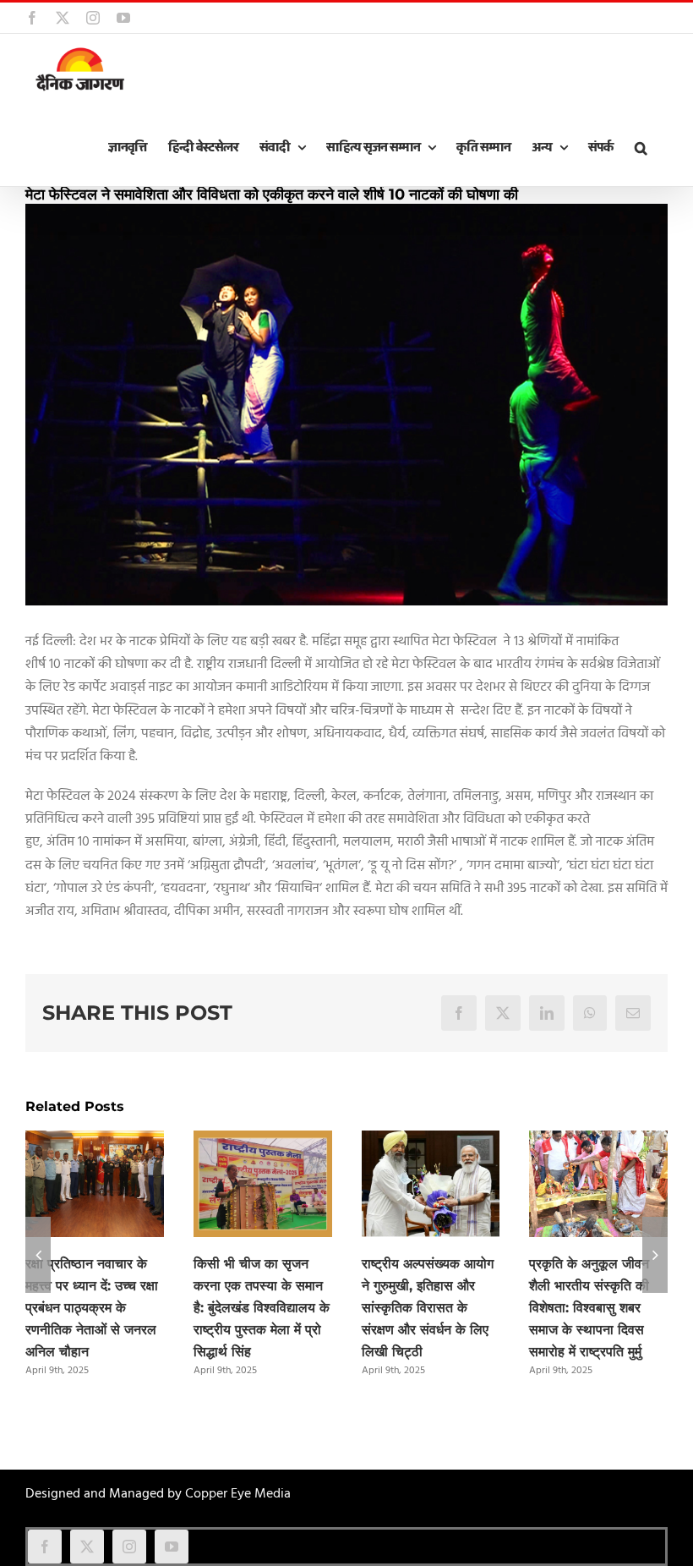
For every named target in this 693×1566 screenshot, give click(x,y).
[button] (641, 148)
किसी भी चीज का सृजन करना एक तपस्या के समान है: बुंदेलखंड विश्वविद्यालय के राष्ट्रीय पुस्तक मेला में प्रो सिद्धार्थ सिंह (262, 1308)
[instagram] (129, 1546)
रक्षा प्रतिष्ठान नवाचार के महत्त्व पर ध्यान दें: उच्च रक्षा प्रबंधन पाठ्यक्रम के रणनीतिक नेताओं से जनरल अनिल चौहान (91, 1308)
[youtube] (171, 1546)
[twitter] (87, 1546)
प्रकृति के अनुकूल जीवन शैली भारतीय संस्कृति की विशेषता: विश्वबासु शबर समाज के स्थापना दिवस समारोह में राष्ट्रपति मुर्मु (589, 1308)
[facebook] (45, 1546)
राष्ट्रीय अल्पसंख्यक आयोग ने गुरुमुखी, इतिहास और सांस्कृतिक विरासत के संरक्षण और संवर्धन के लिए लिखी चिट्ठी (428, 1308)
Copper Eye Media (238, 1494)
